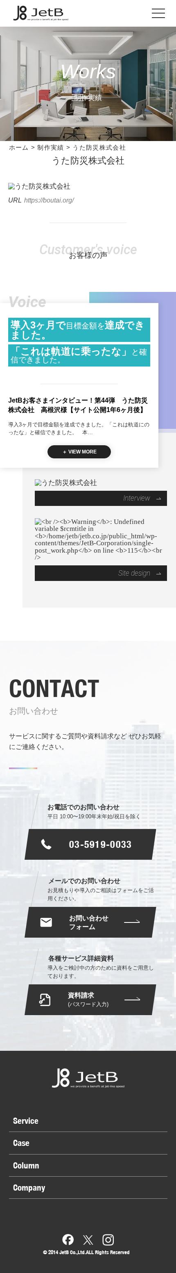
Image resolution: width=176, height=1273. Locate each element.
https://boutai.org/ (49, 200)
